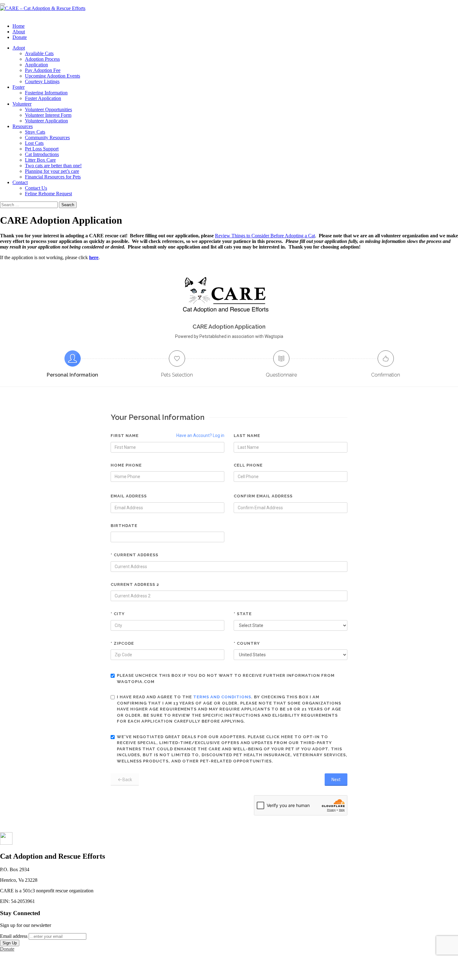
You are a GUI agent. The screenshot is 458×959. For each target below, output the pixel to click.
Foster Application (43, 98)
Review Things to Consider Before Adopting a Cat (265, 235)
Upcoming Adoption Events (52, 75)
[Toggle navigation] (2, 4)
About (18, 31)
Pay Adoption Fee (42, 70)
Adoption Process (42, 59)
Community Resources (47, 137)
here (93, 257)
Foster (18, 87)
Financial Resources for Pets (53, 176)
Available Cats (39, 53)
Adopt (18, 47)
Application (36, 64)
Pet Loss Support (42, 148)
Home (18, 26)
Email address (13, 936)
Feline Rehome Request (48, 193)
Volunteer (21, 104)
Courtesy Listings (42, 81)
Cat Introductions (42, 154)
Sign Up (9, 943)
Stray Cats (35, 132)
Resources (22, 126)
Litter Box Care (40, 160)
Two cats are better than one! (53, 165)
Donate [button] (7, 949)
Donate (19, 37)
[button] (6, 843)
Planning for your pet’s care (52, 171)
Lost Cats (34, 143)
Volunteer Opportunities (48, 109)
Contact (20, 182)
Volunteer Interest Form (48, 115)
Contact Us (36, 188)
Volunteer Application (46, 120)
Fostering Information (46, 92)
